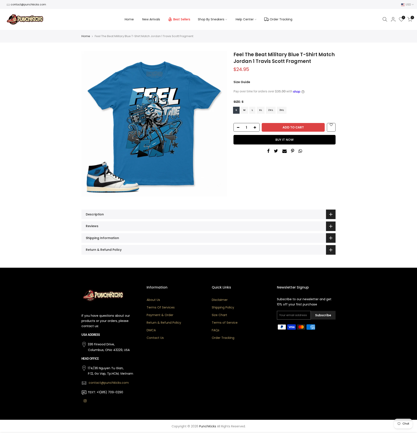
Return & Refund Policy (164, 322)
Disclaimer (220, 300)
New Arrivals (151, 19)
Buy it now (284, 140)
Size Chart (219, 315)
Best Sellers (181, 19)
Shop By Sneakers (211, 19)
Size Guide (241, 82)
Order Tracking (281, 19)
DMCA (151, 330)
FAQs (215, 330)
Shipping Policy (223, 307)
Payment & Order (160, 315)
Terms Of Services (161, 307)
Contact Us (155, 338)
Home (129, 19)
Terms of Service (225, 322)
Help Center (245, 19)
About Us (153, 300)
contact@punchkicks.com (28, 4)
